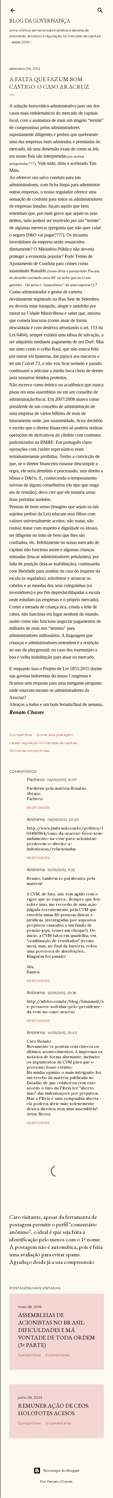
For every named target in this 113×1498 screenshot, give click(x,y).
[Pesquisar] (100, 9)
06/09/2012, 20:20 (63, 819)
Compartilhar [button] (20, 735)
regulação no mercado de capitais (49, 743)
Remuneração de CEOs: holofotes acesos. (53, 1409)
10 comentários (58, 1423)
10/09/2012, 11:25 (61, 870)
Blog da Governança (39, 20)
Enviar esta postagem (55, 735)
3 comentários (57, 1355)
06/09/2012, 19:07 (62, 780)
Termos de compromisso (29, 750)
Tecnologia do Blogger (61, 1470)
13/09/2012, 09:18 (62, 993)
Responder (38, 807)
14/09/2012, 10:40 (62, 1033)
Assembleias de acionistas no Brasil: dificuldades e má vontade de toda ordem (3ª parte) (56, 1330)
